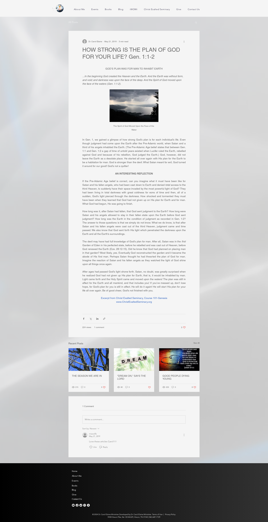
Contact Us (77, 499)
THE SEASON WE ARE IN (87, 375)
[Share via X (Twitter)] (90, 318)
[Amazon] (88, 505)
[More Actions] (184, 435)
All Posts (73, 22)
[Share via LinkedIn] (97, 318)
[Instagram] (84, 505)
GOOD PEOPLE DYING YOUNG (175, 377)
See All (196, 343)
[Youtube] (73, 505)
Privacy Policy (170, 514)
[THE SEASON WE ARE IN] (89, 359)
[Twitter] (80, 505)
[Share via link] (104, 318)
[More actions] (184, 41)
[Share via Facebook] (83, 318)
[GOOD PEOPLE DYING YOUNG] (179, 359)
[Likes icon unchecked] (91, 447)
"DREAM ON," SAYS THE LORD (131, 377)
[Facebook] (77, 505)
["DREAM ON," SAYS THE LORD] (134, 359)
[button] (196, 22)
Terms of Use (157, 514)
